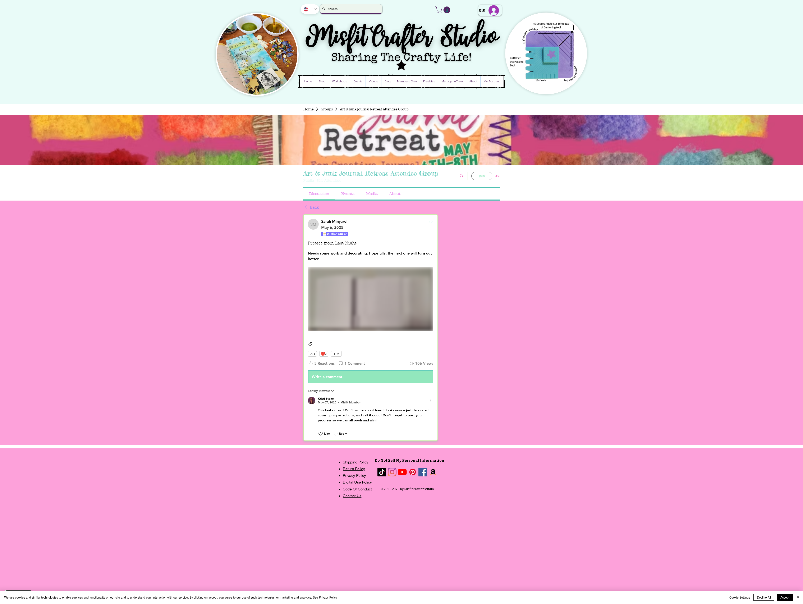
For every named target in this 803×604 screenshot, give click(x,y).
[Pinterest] (412, 472)
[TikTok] (381, 472)
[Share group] (497, 175)
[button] (443, 9)
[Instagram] (392, 472)
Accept (784, 597)
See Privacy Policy (325, 597)
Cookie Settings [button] (739, 597)
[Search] (461, 176)
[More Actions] (430, 400)
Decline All (764, 597)
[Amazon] (433, 472)
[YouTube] (402, 472)
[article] (370, 327)
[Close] (797, 597)
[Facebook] (422, 472)
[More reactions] (336, 354)
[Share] (430, 221)
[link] (319, 194)
